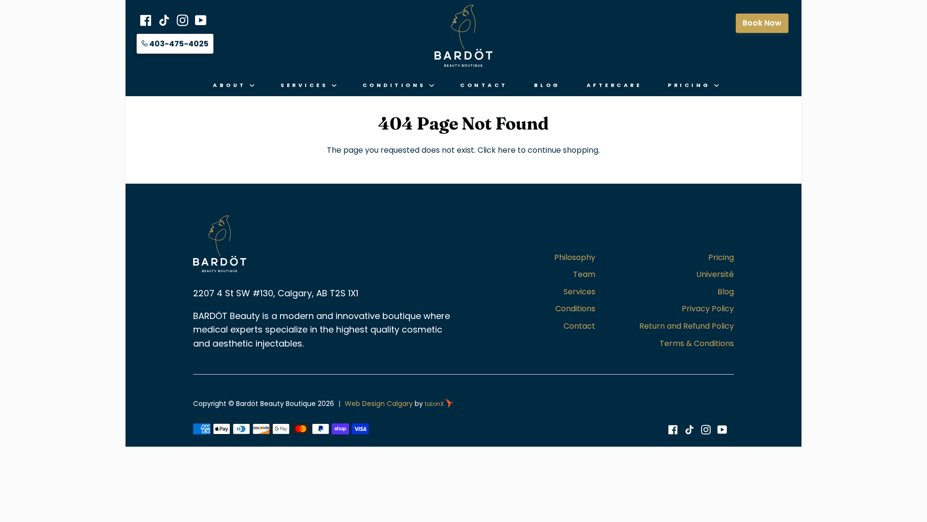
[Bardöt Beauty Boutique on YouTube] (722, 430)
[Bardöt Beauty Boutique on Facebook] (673, 430)
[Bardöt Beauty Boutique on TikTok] (689, 430)
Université (715, 274)
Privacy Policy (708, 308)
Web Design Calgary (379, 403)
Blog (547, 85)
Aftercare (614, 85)
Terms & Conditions (697, 343)
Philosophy (574, 257)
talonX (434, 404)
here (507, 150)
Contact (484, 85)
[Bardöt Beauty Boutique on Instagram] (706, 430)
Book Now (762, 23)
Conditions (396, 85)
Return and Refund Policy (686, 326)
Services (306, 85)
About (231, 85)
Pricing (691, 85)
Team (584, 274)
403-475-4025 (178, 43)
